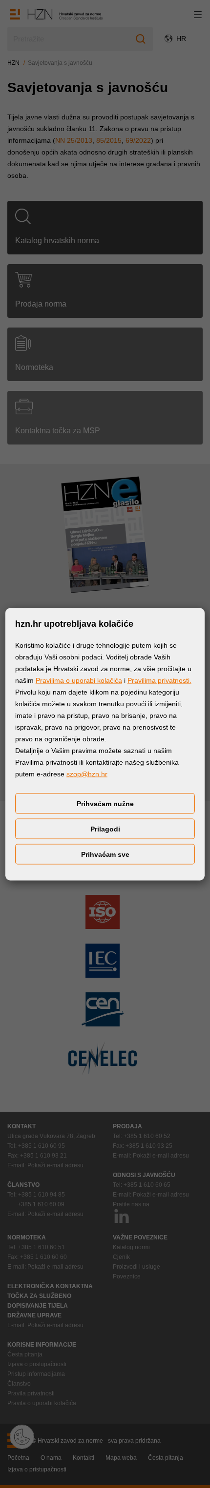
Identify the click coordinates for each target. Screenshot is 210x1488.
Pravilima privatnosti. (159, 680)
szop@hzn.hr (86, 773)
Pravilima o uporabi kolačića (79, 680)
